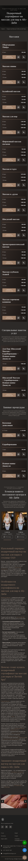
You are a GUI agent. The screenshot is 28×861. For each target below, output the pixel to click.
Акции (16, 833)
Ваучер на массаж (5, 597)
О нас (2, 833)
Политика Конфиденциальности (20, 839)
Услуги (16, 836)
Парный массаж (5, 701)
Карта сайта (4, 839)
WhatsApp (7, 787)
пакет (12, 716)
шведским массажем (14, 736)
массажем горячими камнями (11, 739)
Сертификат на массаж (17, 772)
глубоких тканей (22, 737)
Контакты (3, 836)
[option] (7, 525)
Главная (3, 29)
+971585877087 (18, 785)
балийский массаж (19, 728)
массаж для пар (20, 617)
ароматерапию (14, 730)
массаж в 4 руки (16, 733)
